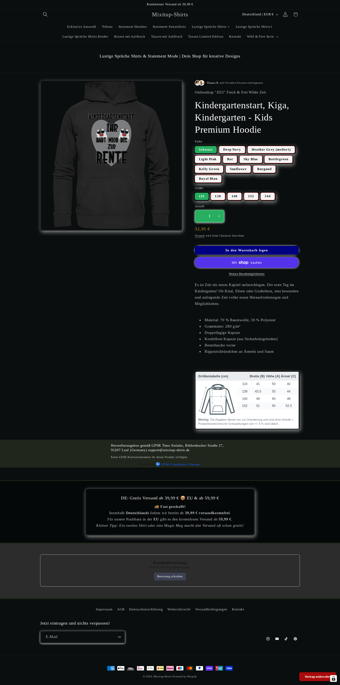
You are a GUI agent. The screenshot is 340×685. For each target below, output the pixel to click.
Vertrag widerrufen (318, 676)
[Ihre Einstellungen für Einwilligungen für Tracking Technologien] (333, 678)
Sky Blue (251, 159)
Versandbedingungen (211, 609)
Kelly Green (209, 169)
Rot (230, 159)
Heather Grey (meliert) (271, 149)
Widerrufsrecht (178, 609)
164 (268, 196)
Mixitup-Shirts (163, 676)
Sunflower (238, 169)
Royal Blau (208, 179)
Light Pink (207, 159)
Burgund (264, 169)
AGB (120, 609)
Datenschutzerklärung (146, 609)
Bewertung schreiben (170, 576)
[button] (45, 14)
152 (251, 196)
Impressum (104, 609)
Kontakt (238, 609)
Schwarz (206, 149)
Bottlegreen (278, 159)
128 (218, 196)
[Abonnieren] (119, 637)
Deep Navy (232, 149)
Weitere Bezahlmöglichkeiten (246, 273)
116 (202, 196)
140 (235, 196)
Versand (200, 235)
